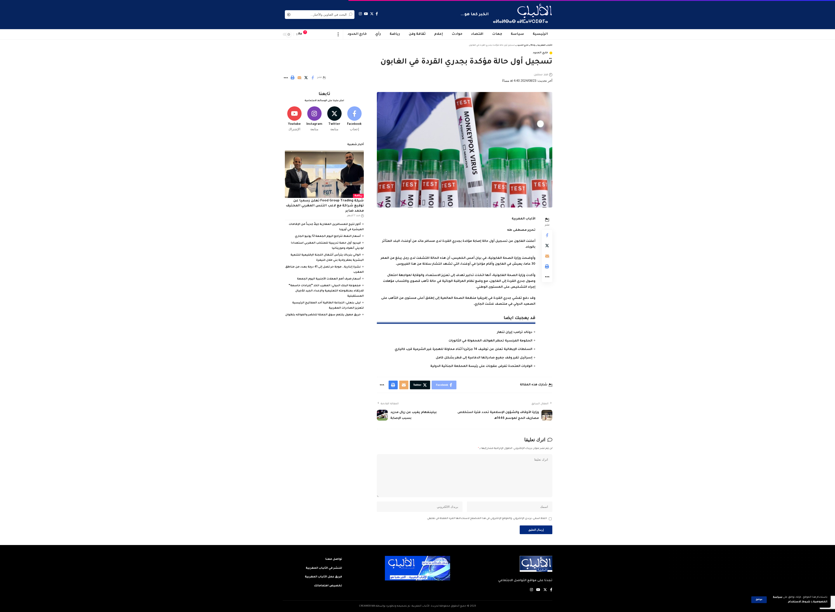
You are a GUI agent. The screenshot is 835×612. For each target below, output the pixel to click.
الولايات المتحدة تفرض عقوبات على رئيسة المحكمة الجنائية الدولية (481, 366)
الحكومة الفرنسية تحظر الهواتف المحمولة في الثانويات (490, 341)
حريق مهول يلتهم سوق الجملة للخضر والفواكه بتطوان (323, 314)
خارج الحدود (540, 53)
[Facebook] (377, 14)
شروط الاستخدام (798, 601)
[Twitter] (372, 14)
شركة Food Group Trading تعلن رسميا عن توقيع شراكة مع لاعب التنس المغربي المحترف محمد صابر (325, 206)
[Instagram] (360, 14)
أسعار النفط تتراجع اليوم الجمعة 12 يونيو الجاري (328, 236)
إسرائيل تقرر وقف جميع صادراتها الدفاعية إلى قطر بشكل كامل (484, 358)
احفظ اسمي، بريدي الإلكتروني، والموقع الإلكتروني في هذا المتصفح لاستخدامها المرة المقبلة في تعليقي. (487, 518)
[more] (338, 34)
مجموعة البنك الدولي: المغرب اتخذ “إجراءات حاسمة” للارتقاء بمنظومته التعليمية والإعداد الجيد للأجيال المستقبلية (326, 291)
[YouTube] (366, 14)
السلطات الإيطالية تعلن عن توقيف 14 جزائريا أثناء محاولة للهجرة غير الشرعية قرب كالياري (463, 349)
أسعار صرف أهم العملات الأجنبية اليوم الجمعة (329, 279)
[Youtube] (294, 119)
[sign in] (314, 34)
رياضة (358, 195)
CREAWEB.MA (367, 606)
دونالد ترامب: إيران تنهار (514, 332)
